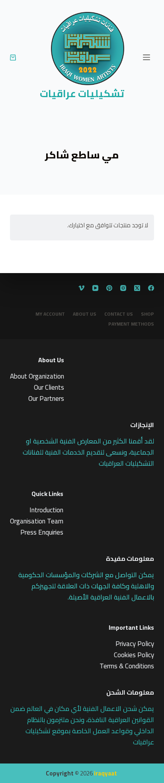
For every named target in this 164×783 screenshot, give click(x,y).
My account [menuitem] (50, 314)
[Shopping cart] (13, 58)
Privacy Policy (134, 643)
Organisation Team (36, 521)
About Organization (37, 376)
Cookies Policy (134, 654)
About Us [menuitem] (84, 314)
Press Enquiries (41, 532)
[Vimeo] (81, 288)
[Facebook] (151, 288)
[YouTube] (95, 288)
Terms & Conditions (127, 666)
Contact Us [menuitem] (118, 314)
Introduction (46, 510)
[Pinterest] (109, 288)
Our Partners (46, 398)
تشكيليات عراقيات (82, 93)
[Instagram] (123, 288)
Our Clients (49, 387)
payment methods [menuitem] (131, 324)
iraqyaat (105, 773)
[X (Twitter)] (137, 288)
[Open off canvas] (146, 57)
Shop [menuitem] (147, 314)
